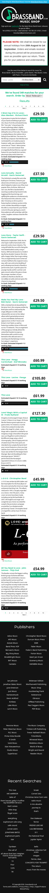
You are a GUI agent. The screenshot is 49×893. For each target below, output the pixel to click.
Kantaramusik (12, 695)
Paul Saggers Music (36, 705)
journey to (36, 807)
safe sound (12, 825)
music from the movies (36, 869)
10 (43, 106)
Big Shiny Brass (12, 653)
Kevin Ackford (12, 698)
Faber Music (36, 646)
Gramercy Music (36, 660)
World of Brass (36, 746)
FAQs (32, 887)
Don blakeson (36, 818)
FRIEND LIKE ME (36, 825)
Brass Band (6, 73)
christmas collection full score (36, 851)
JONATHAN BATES (12, 832)
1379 (12, 868)
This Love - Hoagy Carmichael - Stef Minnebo (14, 360)
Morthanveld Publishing (36, 684)
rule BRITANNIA (36, 829)
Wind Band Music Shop (39, 2)
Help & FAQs (24, 85)
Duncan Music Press (36, 639)
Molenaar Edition (36, 681)
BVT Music (12, 660)
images (36, 855)
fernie (36, 822)
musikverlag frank (36, 691)
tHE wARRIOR (12, 793)
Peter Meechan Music (12, 729)
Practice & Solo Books (29, 75)
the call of (12, 850)
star (12, 839)
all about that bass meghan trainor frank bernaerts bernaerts (12, 855)
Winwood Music (36, 739)
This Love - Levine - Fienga (13, 377)
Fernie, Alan (36, 859)
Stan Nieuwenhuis (12, 746)
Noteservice (36, 695)
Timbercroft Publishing (36, 729)
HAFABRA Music (36, 664)
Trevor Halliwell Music (36, 732)
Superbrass (12, 753)
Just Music (12, 691)
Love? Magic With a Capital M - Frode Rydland (14, 413)
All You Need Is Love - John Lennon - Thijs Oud (13, 569)
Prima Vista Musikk (12, 736)
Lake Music (12, 705)
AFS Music (12, 639)
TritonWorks (36, 736)
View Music (8, 166)
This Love (5, 395)
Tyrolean (12, 846)
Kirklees (12, 702)
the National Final (36, 836)
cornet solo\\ (12, 829)
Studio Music (12, 750)
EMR (36, 643)
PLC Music (12, 732)
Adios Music (12, 636)
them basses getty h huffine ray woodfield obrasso (12, 801)
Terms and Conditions (10, 887)
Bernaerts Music (12, 650)
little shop (12, 809)
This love (12, 790)
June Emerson (12, 688)
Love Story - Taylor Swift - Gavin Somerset (13, 236)
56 (12, 871)
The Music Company (36, 725)
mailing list (15, 26)
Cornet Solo (36, 793)
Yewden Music (36, 753)
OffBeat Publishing (36, 702)
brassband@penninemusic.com (25, 33)
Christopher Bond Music (36, 636)
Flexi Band (38, 73)
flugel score (12, 813)
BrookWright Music (12, 657)
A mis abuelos (36, 804)
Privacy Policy (24, 887)
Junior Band (29, 73)
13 (12, 861)
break (36, 790)
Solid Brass (12, 743)
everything (12, 818)
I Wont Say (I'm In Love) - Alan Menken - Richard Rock (14, 114)
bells (36, 846)
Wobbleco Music (36, 743)
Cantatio (12, 664)
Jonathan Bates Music (12, 684)
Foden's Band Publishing (36, 650)
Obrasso (36, 698)
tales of (12, 797)
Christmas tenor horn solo (36, 797)
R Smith (12, 739)
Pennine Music (12, 725)
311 (36, 832)
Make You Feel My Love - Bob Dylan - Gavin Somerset (14, 300)
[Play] (3, 162)
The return (36, 866)
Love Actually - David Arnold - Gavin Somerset (12, 174)
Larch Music (12, 709)
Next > (24, 108)
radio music (36, 800)
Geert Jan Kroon (36, 657)
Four (12, 864)
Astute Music (12, 643)
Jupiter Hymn (36, 839)
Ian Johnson (12, 681)
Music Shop (36, 688)
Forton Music (36, 653)
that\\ (36, 811)
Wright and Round (36, 750)
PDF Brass (36, 709)
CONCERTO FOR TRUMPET (36, 862)
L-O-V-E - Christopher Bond (13, 478)
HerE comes (12, 806)
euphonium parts (12, 836)
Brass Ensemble (17, 73)
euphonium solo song (12, 822)
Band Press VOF (12, 646)
